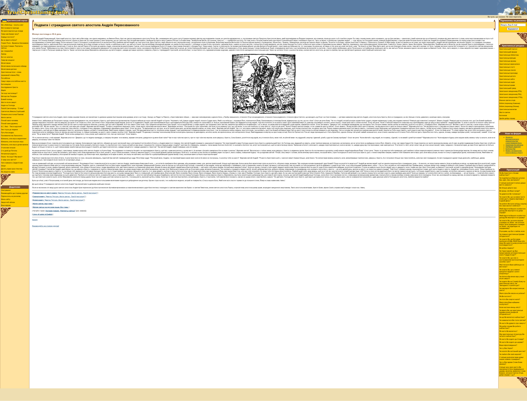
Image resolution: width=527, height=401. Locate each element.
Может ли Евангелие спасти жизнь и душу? (514, 152)
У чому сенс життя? (8, 160)
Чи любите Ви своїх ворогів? (510, 354)
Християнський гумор (507, 88)
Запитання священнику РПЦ (510, 91)
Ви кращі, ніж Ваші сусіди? (509, 191)
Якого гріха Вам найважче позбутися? (509, 303)
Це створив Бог (7, 51)
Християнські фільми (507, 58)
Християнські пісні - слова (11, 72)
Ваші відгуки (6, 205)
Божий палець (6, 99)
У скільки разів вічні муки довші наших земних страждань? (511, 358)
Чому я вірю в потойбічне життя (13, 81)
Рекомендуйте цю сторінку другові (14, 193)
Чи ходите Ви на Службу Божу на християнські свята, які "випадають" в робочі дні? (512, 283)
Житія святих (6, 117)
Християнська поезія (507, 70)
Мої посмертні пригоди (10, 28)
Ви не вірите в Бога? (9, 40)
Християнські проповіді (508, 73)
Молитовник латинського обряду (13, 66)
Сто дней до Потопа (9, 151)
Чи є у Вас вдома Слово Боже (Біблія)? (510, 363)
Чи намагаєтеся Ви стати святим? (512, 320)
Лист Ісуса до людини (9, 130)
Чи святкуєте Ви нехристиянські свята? (511, 289)
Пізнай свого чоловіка (9, 120)
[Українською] (4, 20)
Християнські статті (507, 67)
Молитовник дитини (9, 69)
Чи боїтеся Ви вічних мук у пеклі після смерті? (511, 278)
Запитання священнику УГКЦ (510, 97)
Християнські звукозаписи (509, 64)
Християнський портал (17, 20)
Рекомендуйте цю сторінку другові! (45, 226)
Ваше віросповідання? (508, 345)
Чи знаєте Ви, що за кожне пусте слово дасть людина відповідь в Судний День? (512, 199)
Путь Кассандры (7, 133)
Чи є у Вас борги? (506, 348)
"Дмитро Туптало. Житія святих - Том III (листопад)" (65, 193)
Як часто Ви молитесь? (508, 331)
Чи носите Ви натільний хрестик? (512, 351)
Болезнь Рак (510, 149)
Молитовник (6, 63)
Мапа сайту (5, 199)
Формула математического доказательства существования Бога (514, 140)
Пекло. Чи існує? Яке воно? (11, 157)
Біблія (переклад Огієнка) (509, 106)
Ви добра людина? (506, 248)
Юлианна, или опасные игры (12, 142)
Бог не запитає (7, 57)
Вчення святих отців (507, 100)
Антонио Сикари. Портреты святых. (12, 47)
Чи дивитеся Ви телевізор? (510, 194)
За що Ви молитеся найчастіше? (512, 317)
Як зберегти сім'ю (8, 172)
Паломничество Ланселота (11, 136)
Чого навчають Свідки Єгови (12, 163)
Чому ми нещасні (7, 60)
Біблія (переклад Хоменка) (509, 103)
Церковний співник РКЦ (10, 75)
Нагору (35, 220)
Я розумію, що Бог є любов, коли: (512, 231)
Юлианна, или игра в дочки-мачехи (14, 145)
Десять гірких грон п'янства (11, 169)
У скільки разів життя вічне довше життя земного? (512, 184)
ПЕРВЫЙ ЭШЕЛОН (513, 147)
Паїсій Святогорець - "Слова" (12, 108)
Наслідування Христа (9, 87)
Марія (3, 90)
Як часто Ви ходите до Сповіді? (511, 339)
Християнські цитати (507, 76)
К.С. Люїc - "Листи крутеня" (11, 127)
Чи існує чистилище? (9, 93)
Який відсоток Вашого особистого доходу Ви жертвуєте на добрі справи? (512, 211)
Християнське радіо (507, 82)
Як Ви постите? (505, 296)
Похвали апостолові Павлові (12, 114)
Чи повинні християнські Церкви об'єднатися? (511, 235)
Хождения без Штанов (514, 145)
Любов (3, 54)
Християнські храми (507, 85)
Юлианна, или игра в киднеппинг (13, 139)
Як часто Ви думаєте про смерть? (512, 323)
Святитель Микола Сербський (13, 111)
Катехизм (503, 115)
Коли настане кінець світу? (509, 307)
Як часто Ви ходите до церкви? (511, 342)
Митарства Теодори (9, 96)
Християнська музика (507, 61)
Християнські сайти (507, 79)
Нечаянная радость (9, 154)
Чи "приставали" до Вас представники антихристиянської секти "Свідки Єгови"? (512, 253)
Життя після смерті (8, 102)
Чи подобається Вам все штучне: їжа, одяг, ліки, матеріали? (512, 179)
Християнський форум (508, 52)
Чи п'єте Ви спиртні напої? (509, 299)
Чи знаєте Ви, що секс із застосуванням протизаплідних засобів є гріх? (511, 260)
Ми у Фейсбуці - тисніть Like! (12, 25)
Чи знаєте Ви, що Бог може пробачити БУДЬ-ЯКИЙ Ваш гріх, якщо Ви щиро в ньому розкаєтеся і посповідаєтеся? (513, 242)
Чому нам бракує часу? (10, 34)
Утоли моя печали (8, 148)
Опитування (6, 190)
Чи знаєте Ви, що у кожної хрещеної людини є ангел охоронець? (509, 272)
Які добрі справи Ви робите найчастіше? (510, 327)
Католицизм (6, 84)
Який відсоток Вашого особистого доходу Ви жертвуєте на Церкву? (512, 217)
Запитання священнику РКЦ (510, 94)
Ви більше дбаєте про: (508, 188)
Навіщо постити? (8, 37)
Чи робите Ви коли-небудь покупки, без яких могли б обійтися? (513, 205)
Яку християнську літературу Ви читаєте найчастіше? (511, 335)
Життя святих (504, 112)
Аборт (3, 166)
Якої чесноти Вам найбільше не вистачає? (511, 266)
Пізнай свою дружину (9, 124)
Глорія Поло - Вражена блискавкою (14, 43)
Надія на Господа (8, 105)
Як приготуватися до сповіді (12, 31)
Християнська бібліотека (509, 55)
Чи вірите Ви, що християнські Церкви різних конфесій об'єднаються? (511, 312)
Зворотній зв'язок (8, 202)
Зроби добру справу (507, 118)
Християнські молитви (508, 109)
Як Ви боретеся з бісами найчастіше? (508, 174)
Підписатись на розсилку (11, 196)
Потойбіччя (5, 78)
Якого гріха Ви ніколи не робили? (512, 293)
